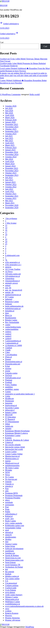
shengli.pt (9, 532)
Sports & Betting (12, 555)
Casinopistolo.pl (11, 343)
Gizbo (7, 396)
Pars (7, 488)
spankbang (9, 551)
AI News (9, 271)
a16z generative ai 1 (13, 265)
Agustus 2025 (10, 134)
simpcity (8, 535)
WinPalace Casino (12, 602)
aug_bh (8, 288)
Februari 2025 (11, 147)
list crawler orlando (13, 445)
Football (8, 382)
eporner (8, 368)
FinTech (8, 375)
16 (6, 230)
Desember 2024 (11, 152)
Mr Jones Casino (12, 468)
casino (7, 325)
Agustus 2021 (10, 198)
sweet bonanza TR (12, 565)
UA (6, 581)
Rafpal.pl (9, 516)
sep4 (7, 530)
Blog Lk (8, 315)
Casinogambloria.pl (13, 341)
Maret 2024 (9, 164)
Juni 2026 (9, 111)
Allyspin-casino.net (13, 274)
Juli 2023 (9, 177)
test (6, 569)
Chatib (8, 350)
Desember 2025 (11, 124)
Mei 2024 (9, 159)
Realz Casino (10, 521)
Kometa (8, 438)
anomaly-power (11, 283)
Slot (6, 542)
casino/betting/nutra (13, 327)
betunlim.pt (9, 311)
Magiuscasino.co (12, 458)
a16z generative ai (12, 262)
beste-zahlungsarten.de (14, 306)
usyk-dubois (10, 592)
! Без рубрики (11, 218)
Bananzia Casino (12, 301)
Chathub (8, 348)
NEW (7, 472)
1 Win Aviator (10, 223)
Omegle (8, 482)
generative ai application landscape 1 (20, 394)
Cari (1, 42)
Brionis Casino (11, 320)
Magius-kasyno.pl (12, 456)
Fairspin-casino (11, 373)
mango (8, 461)
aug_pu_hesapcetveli (13, 290)
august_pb (9, 292)
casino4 (8, 338)
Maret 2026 (9, 117)
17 (6, 232)
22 (6, 239)
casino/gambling (11, 329)
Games (8, 391)
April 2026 (9, 115)
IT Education (10, 417)
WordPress (29, 627)
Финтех (8, 615)
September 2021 (11, 196)
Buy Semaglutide (12, 322)
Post (7, 507)
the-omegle (9, 572)
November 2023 (11, 171)
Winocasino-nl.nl (12, 599)
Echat (7, 366)
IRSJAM (3, 5)
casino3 (8, 336)
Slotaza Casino (11, 544)
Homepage (9, 401)
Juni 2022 (9, 189)
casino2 (8, 334)
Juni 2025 (9, 138)
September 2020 (11, 207)
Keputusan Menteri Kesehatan (17, 431)
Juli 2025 (9, 136)
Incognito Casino (12, 408)
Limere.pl (9, 442)
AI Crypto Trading (12, 269)
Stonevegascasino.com (14, 560)
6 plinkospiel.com (12, 255)
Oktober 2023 (10, 173)
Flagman (8, 380)
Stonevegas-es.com (13, 558)
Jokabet (8, 428)
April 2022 (9, 191)
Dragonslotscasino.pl (13, 361)
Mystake (8, 470)
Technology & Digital (14, 567)
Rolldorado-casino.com (14, 525)
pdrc (7, 491)
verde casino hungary (13, 595)
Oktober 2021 (10, 194)
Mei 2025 (9, 141)
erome (7, 371)
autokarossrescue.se (13, 295)
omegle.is (9, 486)
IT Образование (12, 422)
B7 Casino (9, 297)
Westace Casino (11, 597)
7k (6, 260)
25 (6, 244)
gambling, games (12, 389)
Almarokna (9, 278)
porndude (9, 502)
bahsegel (8, 299)
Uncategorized (11, 583)
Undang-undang (11, 585)
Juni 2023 (9, 180)
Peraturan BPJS (11, 493)
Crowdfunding (11, 355)
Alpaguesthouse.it (12, 281)
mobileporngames (12, 465)
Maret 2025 (9, 145)
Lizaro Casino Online (14, 454)
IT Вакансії (10, 419)
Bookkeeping (10, 318)
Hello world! (34, 94)
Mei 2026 (9, 113)
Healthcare (9, 398)
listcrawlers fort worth (14, 449)
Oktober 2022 (10, 184)
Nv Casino (9, 477)
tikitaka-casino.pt (12, 576)
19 (6, 235)
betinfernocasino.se (13, 308)
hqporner (8, 403)
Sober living (10, 546)
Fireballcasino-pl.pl (13, 378)
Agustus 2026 (10, 106)
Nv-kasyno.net (11, 479)
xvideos (8, 611)
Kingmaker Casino (12, 435)
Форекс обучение (12, 620)
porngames (9, 505)
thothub (8, 574)
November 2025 (11, 127)
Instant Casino (11, 412)
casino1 (8, 331)
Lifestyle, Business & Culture (17, 440)
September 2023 (11, 175)
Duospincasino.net (12, 364)
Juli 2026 (9, 108)
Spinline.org (10, 553)
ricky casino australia (13, 523)
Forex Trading (11, 385)
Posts (7, 509)
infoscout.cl (9, 410)
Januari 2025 (10, 150)
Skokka (8, 539)
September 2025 (11, 131)
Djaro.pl (8, 357)
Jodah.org (9, 426)
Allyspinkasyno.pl (12, 276)
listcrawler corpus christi (15, 447)
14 (6, 228)
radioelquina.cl (11, 514)
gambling (9, 387)
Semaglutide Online (13, 528)
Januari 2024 (10, 166)
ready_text (9, 518)
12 (6, 225)
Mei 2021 (9, 201)
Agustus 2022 (10, 187)
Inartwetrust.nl (11, 405)
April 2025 (9, 143)
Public (7, 512)
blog (7, 313)
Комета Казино (11, 613)
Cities (7, 352)
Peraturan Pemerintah (13, 495)
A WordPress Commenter (10, 94)
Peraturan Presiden (12, 498)
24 (6, 241)
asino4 (7, 285)
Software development (14, 548)
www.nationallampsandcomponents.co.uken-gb (24, 606)
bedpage (8, 304)
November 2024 (11, 154)
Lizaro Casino (11, 452)
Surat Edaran (10, 562)
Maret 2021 (9, 203)
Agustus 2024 (10, 157)
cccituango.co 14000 (13, 345)
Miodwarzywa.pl (12, 463)
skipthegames (10, 537)
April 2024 (9, 161)
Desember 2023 (11, 168)
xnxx (7, 608)
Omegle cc (9, 484)
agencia (8, 267)
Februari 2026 (11, 120)
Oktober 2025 (10, 129)
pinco (7, 500)
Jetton (7, 424)
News (7, 475)
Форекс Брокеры (12, 618)
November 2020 (11, 205)
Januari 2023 (10, 182)
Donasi (8, 359)
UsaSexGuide (10, 588)
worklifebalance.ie (12, 604)
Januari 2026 (10, 122)
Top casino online (12, 578)
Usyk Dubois (10, 590)
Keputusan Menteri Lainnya (16, 433)
